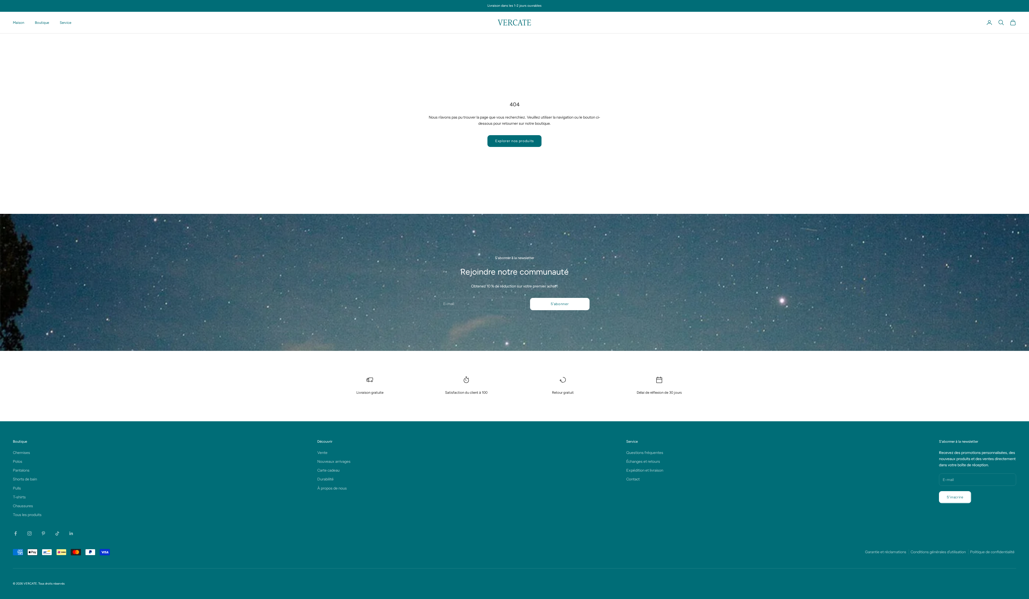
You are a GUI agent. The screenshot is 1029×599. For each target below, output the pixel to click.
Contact (633, 479)
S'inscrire (955, 497)
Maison (18, 22)
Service (65, 22)
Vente (322, 452)
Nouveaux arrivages (334, 461)
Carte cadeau (328, 470)
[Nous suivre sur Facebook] (15, 533)
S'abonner (560, 304)
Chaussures (23, 505)
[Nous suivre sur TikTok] (57, 533)
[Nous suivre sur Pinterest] (43, 533)
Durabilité (325, 479)
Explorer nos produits (514, 141)
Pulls (17, 488)
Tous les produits (27, 514)
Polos (17, 461)
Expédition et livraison (644, 470)
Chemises (21, 452)
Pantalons (21, 470)
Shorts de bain (25, 479)
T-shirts (19, 497)
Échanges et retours (643, 461)
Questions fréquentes (644, 452)
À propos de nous (332, 488)
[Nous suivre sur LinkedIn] (71, 533)
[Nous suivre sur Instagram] (29, 533)
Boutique (42, 22)
